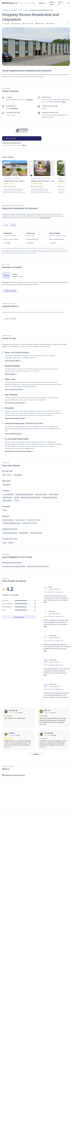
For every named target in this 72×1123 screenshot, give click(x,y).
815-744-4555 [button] (11, 291)
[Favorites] (68, 3)
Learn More (14, 108)
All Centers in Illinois (17, 276)
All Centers (5, 10)
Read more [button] (43, 724)
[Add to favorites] (68, 23)
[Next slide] (65, 178)
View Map (29, 99)
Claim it (24, 145)
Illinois (20, 10)
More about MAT (45, 218)
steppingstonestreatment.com (11, 143)
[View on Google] (6, 711)
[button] (21, 138)
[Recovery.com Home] (10, 3)
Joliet (26, 10)
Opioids (6, 225)
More (64, 102)
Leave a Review (19, 617)
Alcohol (13, 225)
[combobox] (28, 3)
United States (13, 10)
